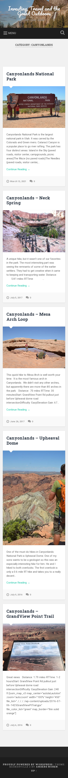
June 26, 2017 (17, 421)
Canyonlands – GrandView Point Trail (30, 613)
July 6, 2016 (16, 725)
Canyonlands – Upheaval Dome (32, 440)
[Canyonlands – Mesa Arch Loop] (34, 347)
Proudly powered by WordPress (27, 764)
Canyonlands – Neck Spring (28, 200)
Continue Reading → (18, 169)
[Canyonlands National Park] (34, 107)
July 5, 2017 (16, 297)
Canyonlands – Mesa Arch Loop (28, 316)
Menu (12, 33)
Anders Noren (47, 766)
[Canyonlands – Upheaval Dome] (34, 498)
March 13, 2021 (18, 181)
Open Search (62, 33)
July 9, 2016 (16, 594)
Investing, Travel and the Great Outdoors (34, 11)
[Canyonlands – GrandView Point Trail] (34, 647)
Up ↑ (34, 770)
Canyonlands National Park (30, 76)
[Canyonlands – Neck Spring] (34, 231)
